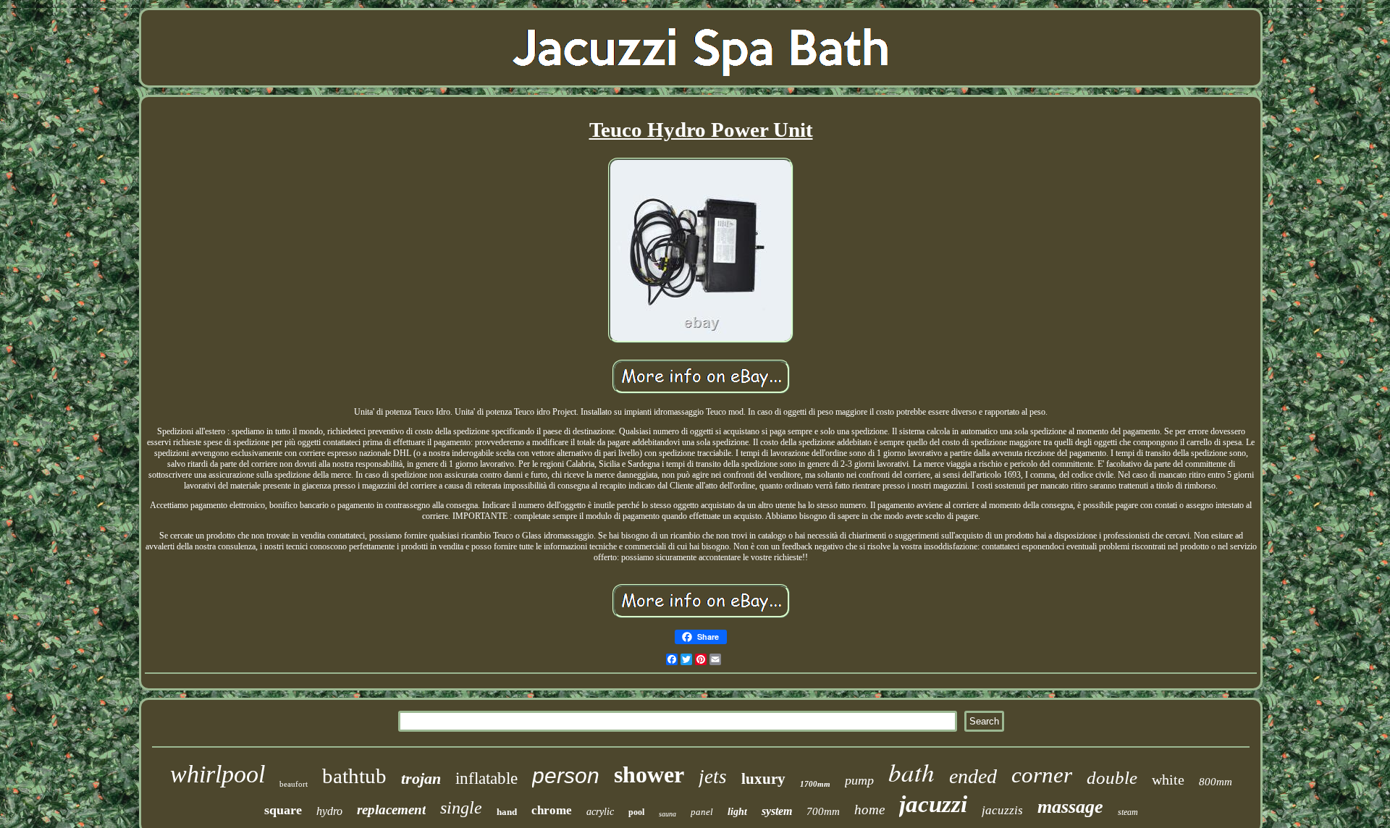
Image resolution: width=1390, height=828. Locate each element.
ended (973, 776)
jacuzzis (1002, 810)
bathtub (354, 775)
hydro (329, 811)
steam (1128, 812)
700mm (823, 811)
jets (713, 776)
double (1112, 777)
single (461, 807)
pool (636, 812)
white (1168, 779)
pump (859, 780)
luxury (763, 778)
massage (1070, 806)
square (283, 810)
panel (702, 811)
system (777, 811)
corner (1041, 774)
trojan (421, 778)
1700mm (815, 784)
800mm (1215, 781)
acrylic (600, 811)
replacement (391, 809)
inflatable (486, 778)
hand (507, 811)
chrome (551, 810)
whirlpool (217, 774)
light (737, 811)
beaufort (293, 784)
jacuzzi (933, 804)
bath (911, 771)
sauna (667, 814)
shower (649, 774)
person (565, 775)
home (869, 809)
